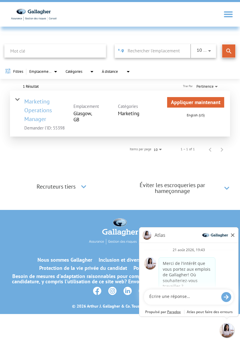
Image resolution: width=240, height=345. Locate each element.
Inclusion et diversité (122, 260)
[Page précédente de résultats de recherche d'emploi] (210, 149)
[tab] (62, 186)
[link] (120, 114)
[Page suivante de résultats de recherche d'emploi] (222, 149)
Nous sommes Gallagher (64, 260)
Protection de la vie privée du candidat (83, 268)
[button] (83, 186)
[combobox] (55, 51)
